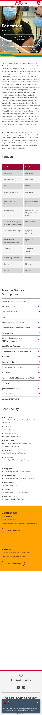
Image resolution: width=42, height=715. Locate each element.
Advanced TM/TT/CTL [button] (10, 399)
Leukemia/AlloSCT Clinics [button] (12, 367)
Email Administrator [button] (13, 530)
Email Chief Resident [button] (13, 563)
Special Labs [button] (7, 393)
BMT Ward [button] (6, 372)
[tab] (21, 301)
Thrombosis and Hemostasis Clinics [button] (16, 327)
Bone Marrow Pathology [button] (11, 346)
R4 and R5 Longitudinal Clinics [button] (14, 301)
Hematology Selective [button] (10, 362)
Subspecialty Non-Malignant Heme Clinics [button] (18, 378)
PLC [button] (3, 317)
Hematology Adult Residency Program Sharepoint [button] (21, 38)
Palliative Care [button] (7, 333)
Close (37, 704)
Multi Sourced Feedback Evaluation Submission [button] (21, 47)
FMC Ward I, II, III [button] (8, 306)
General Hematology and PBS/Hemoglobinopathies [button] (12, 339)
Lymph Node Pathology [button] (11, 388)
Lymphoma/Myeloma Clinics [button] (13, 322)
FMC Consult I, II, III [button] (9, 311)
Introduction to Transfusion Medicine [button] (16, 351)
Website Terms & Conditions (28, 710)
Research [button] (5, 356)
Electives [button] (5, 383)
